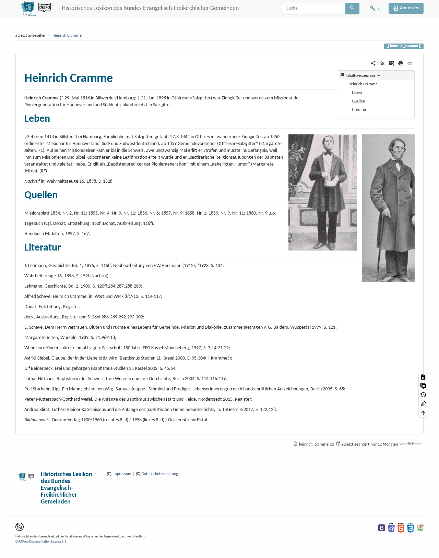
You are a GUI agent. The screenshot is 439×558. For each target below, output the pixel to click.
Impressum (121, 474)
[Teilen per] (373, 63)
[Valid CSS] (410, 527)
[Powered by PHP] (391, 527)
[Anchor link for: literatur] (66, 246)
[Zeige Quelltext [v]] (423, 377)
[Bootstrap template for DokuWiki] (381, 527)
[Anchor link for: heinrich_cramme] (119, 76)
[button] (375, 9)
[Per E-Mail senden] (392, 63)
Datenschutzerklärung (160, 474)
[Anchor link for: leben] (55, 117)
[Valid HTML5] (401, 527)
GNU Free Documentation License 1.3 (40, 542)
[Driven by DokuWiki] (420, 527)
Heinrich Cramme (67, 36)
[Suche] (352, 8)
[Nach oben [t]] (423, 413)
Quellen (358, 101)
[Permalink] (410, 63)
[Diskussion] (423, 386)
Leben (357, 93)
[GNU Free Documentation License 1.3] (19, 527)
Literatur (359, 110)
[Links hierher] (423, 404)
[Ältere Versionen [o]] (423, 395)
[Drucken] (401, 63)
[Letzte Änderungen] (382, 63)
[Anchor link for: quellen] (63, 194)
